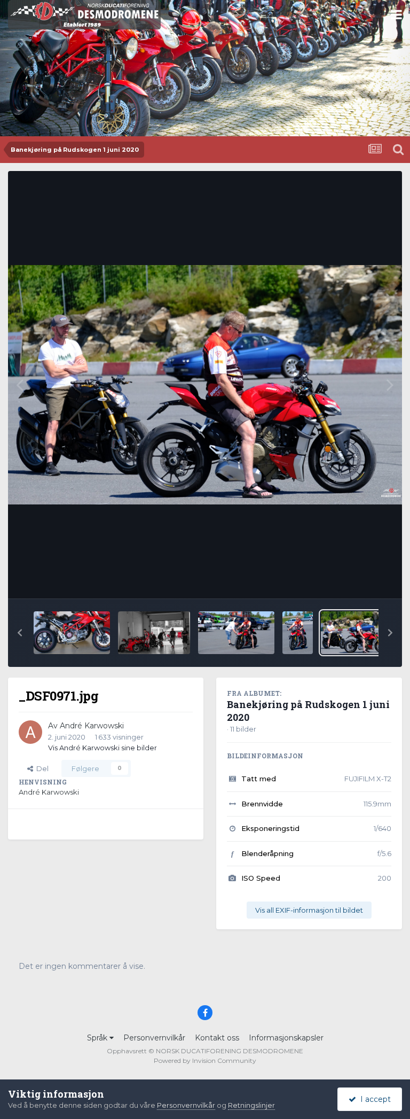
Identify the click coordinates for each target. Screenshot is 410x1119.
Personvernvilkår (154, 1038)
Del (41, 768)
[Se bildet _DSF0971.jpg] (356, 632)
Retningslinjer (251, 1105)
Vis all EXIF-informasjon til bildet (309, 910)
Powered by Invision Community (205, 1060)
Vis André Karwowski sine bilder (102, 747)
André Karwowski (92, 726)
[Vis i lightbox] (205, 384)
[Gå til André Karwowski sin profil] (30, 732)
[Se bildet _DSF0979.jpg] (236, 632)
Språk (98, 1038)
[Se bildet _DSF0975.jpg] (297, 632)
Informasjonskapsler (286, 1038)
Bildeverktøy (356, 579)
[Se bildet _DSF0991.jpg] (72, 632)
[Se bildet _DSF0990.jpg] (154, 632)
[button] (19, 632)
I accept (373, 1099)
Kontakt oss (217, 1038)
